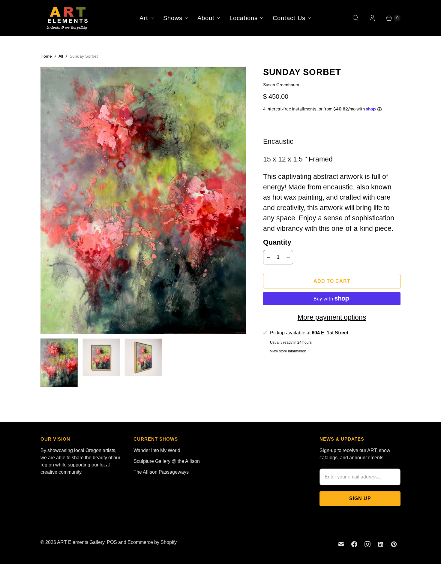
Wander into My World (157, 450)
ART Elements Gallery (80, 542)
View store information (288, 351)
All (60, 56)
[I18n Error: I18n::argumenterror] (59, 363)
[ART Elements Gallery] (67, 18)
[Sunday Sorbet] (143, 200)
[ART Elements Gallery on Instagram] (367, 544)
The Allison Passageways (161, 472)
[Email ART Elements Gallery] (341, 544)
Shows (172, 18)
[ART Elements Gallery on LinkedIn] (380, 544)
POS (112, 542)
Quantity (277, 242)
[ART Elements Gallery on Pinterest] (393, 544)
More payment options (332, 317)
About (205, 18)
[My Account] (372, 18)
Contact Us (289, 18)
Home (46, 56)
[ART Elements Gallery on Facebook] (354, 544)
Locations (244, 18)
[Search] (355, 18)
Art (144, 18)
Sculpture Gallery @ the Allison (167, 461)
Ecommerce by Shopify (152, 542)
